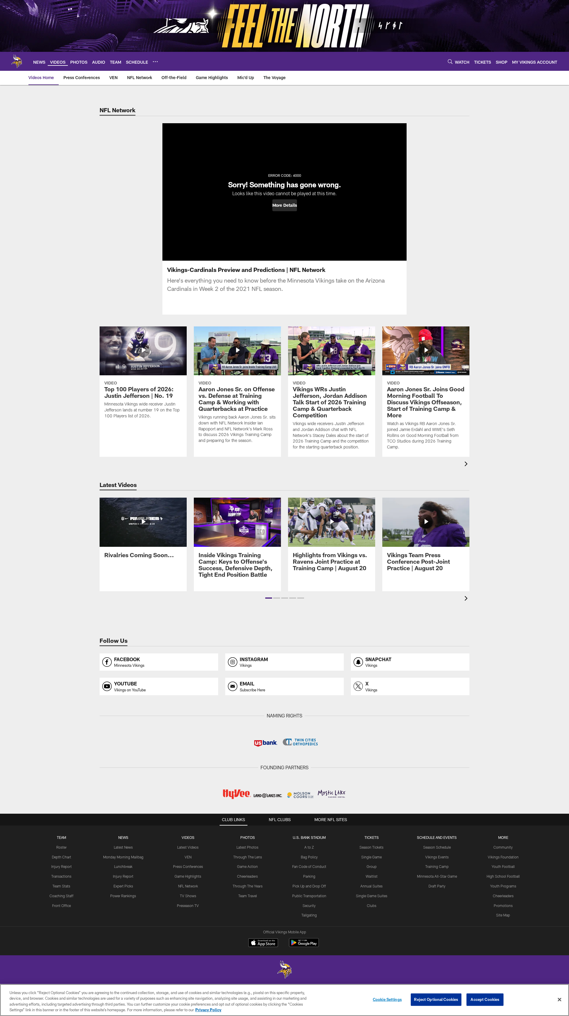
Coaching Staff (61, 896)
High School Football (503, 876)
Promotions (503, 905)
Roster (61, 847)
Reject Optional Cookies (436, 999)
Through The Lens (247, 857)
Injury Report (61, 866)
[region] (284, 1000)
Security (309, 905)
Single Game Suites (371, 896)
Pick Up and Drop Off (309, 886)
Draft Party (437, 886)
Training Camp (437, 866)
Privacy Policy (208, 1009)
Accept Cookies (485, 999)
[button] (284, 205)
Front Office (61, 905)
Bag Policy (309, 857)
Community (503, 847)
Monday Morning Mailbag (123, 857)
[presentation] (467, 464)
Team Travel (247, 896)
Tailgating (309, 915)
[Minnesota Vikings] (284, 970)
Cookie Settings (387, 999)
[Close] (559, 999)
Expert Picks (123, 886)
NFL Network (188, 886)
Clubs (371, 905)
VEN (188, 857)
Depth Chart (61, 857)
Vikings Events (437, 857)
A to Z (309, 847)
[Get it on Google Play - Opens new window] (303, 945)
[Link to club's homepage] (16, 61)
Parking (309, 876)
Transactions (61, 876)
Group (372, 866)
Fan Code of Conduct (309, 866)
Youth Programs (503, 886)
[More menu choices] (155, 61)
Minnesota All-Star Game (437, 876)
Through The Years (248, 886)
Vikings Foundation (503, 857)
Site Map (503, 915)
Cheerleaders (247, 876)
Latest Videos (188, 847)
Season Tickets (371, 847)
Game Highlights (188, 876)
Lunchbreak (123, 866)
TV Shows (188, 896)
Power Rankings (123, 896)
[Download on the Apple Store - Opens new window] (263, 943)
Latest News (123, 847)
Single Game (371, 857)
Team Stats (61, 886)
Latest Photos (247, 847)
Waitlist (372, 876)
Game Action (247, 866)
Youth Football (503, 866)
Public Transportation (309, 896)
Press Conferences (188, 866)
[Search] (450, 61)
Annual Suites (371, 886)
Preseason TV (188, 905)
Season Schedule (437, 847)
